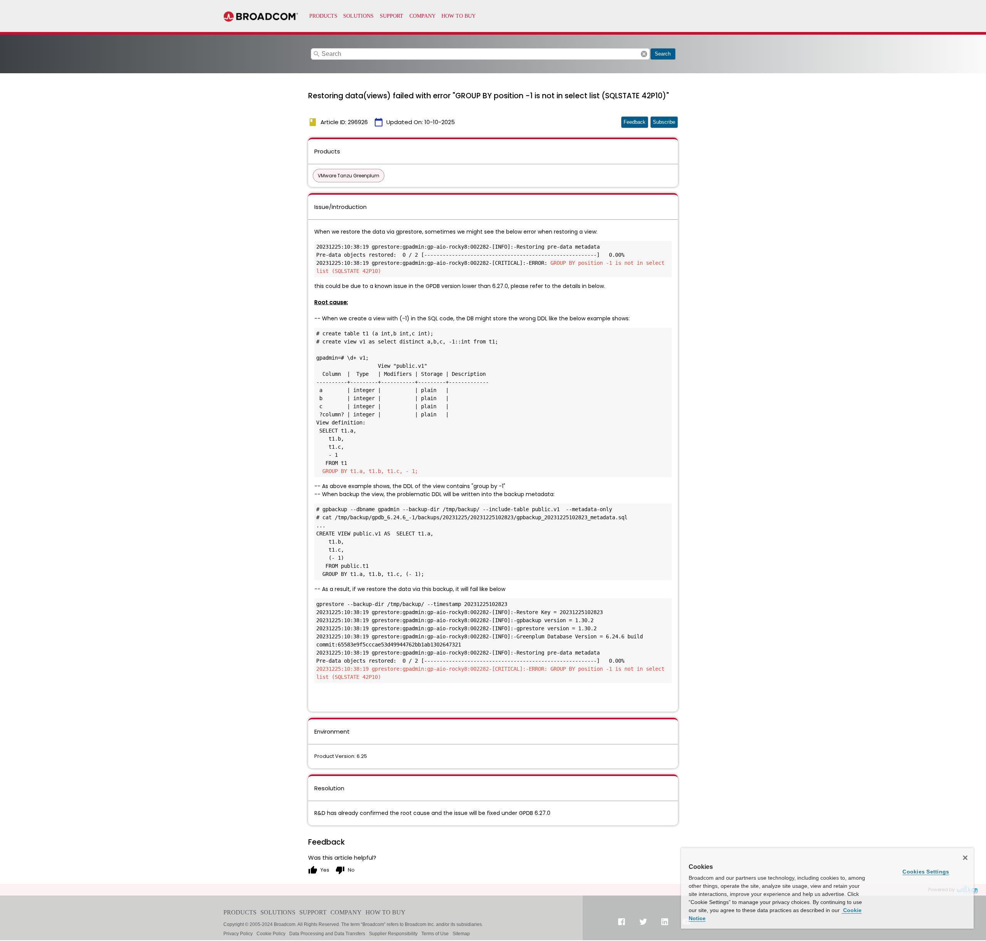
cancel (644, 54)
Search (663, 54)
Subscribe (664, 122)
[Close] (965, 857)
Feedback (635, 122)
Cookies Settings (925, 872)
